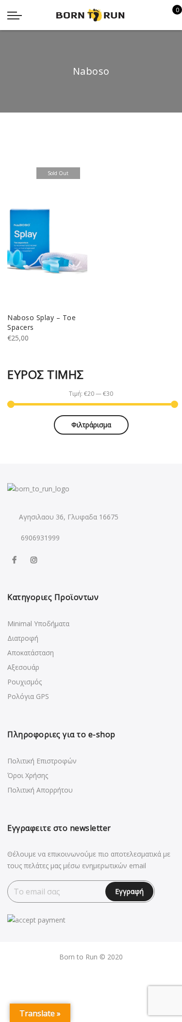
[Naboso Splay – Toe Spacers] (47, 233)
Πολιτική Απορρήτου (40, 790)
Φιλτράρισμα (91, 424)
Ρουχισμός (24, 681)
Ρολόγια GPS (28, 696)
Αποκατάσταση (30, 652)
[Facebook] (15, 559)
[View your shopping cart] (170, 15)
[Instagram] (35, 559)
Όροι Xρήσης (27, 775)
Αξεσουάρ (23, 667)
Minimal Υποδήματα (38, 623)
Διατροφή (22, 638)
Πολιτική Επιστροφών (42, 760)
